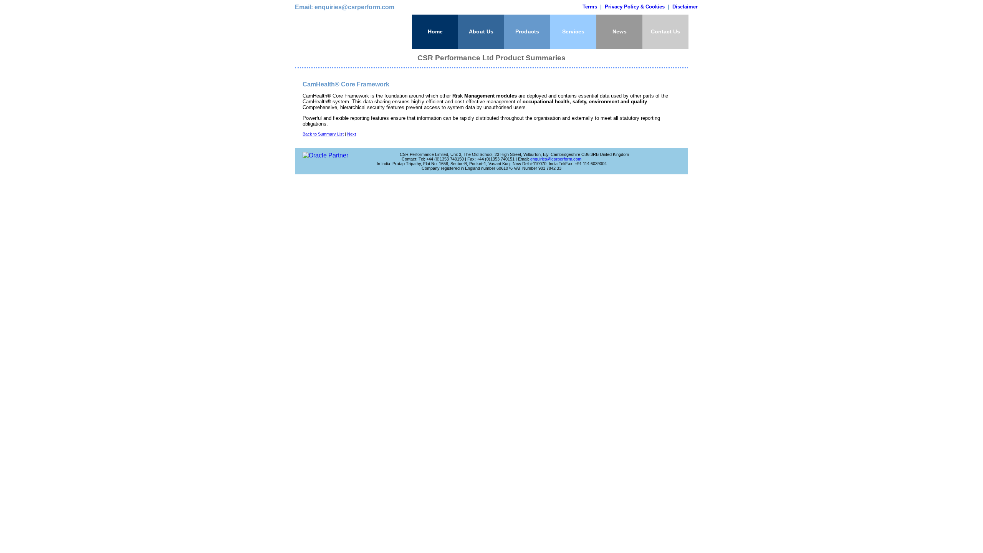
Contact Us (665, 32)
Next (351, 134)
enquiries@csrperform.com (555, 159)
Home (435, 32)
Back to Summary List (323, 134)
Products (527, 32)
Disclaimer (685, 7)
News (619, 32)
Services (573, 32)
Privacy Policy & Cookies (635, 7)
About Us (481, 32)
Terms (590, 7)
